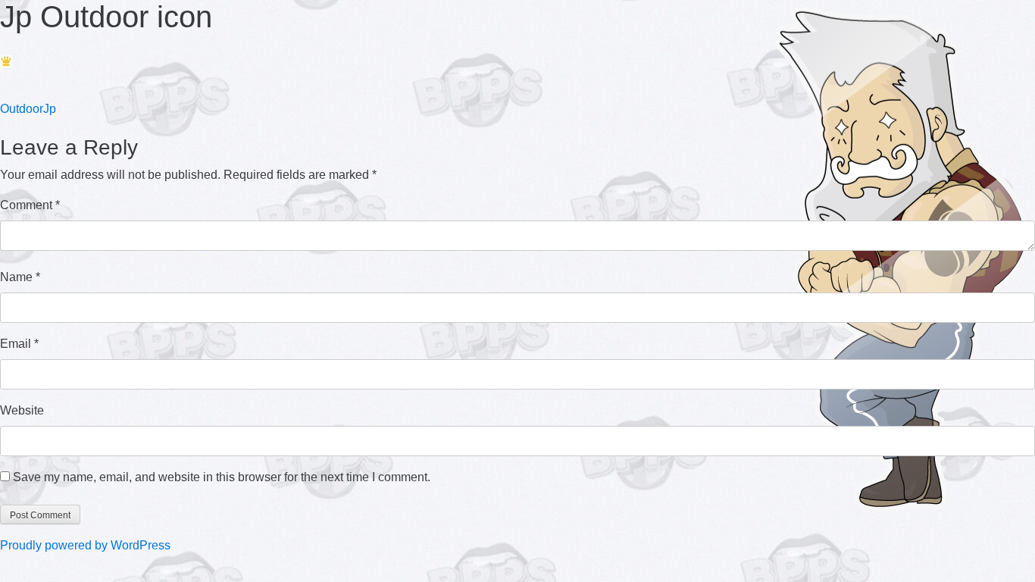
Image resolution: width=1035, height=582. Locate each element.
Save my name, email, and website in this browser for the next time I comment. (221, 477)
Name (20, 277)
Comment (30, 205)
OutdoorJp (28, 108)
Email (19, 343)
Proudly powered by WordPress (85, 545)
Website (22, 410)
